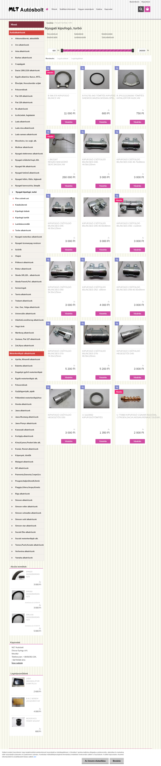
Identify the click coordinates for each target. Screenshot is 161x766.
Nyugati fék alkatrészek (25, 166)
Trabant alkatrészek (23, 301)
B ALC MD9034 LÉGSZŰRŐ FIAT (33, 700)
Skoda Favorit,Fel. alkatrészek (28, 282)
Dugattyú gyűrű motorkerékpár (28, 372)
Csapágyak (20, 64)
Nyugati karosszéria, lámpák (27, 186)
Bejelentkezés (134, 2)
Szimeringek (20, 288)
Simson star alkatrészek (25, 526)
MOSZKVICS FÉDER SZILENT (33, 719)
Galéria (99, 9)
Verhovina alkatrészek (24, 551)
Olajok (18, 256)
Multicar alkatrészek (24, 147)
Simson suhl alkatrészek (26, 519)
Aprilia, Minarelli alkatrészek (27, 359)
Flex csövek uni (22, 198)
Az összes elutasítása (95, 761)
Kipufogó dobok (22, 211)
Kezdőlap (50, 23)
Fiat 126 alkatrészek (23, 102)
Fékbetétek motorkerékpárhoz (28, 398)
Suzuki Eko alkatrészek (25, 532)
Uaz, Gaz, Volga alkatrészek (27, 307)
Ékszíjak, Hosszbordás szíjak (28, 83)
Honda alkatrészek (23, 404)
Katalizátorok (21, 205)
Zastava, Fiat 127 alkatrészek (27, 339)
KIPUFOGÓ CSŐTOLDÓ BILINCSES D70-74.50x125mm (59, 353)
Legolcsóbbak (62, 58)
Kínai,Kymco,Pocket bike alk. (28, 442)
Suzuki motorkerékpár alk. (26, 538)
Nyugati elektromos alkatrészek (29, 154)
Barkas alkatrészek (23, 58)
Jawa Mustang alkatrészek (26, 417)
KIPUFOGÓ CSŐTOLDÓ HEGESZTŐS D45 (128, 352)
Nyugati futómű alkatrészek (27, 173)
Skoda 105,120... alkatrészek (27, 275)
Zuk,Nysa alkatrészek (24, 345)
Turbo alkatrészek (23, 230)
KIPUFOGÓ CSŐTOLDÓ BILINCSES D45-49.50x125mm (59, 226)
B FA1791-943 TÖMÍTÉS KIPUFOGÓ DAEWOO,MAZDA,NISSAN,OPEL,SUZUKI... (103, 96)
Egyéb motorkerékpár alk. (26, 378)
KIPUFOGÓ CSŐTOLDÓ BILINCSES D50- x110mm (129, 224)
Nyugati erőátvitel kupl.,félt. (27, 160)
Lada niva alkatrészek (24, 128)
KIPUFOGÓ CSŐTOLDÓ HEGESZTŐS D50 (59, 416)
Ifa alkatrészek (21, 109)
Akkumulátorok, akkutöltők (27, 38)
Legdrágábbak (77, 58)
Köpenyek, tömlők (23, 455)
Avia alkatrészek (22, 51)
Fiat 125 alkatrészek (23, 96)
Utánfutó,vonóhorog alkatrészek (29, 320)
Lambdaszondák (22, 224)
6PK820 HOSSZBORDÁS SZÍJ (32, 574)
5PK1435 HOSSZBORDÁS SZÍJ (32, 617)
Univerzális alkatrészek (25, 313)
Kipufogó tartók (22, 218)
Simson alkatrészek (23, 500)
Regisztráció (146, 2)
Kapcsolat (108, 9)
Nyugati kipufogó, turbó (26, 192)
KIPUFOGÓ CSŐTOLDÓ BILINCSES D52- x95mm (94, 288)
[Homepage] (47, 9)
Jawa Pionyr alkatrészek (25, 423)
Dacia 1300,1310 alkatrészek (27, 70)
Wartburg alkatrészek (24, 333)
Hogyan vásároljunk (86, 9)
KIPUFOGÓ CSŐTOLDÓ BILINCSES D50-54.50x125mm (59, 289)
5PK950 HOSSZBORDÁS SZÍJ (32, 594)
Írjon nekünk (17, 663)
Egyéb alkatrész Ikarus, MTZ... (28, 77)
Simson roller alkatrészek (26, 506)
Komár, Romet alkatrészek (26, 449)
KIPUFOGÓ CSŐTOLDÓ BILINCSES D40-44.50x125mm (94, 162)
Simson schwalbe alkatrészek (28, 513)
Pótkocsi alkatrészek (24, 262)
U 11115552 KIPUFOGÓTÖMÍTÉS (92, 416)
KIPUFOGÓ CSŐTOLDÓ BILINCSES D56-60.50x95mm (131, 288)
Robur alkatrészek (23, 269)
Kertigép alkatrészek (24, 436)
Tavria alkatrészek (23, 294)
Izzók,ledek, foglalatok (25, 115)
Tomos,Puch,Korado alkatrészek (29, 545)
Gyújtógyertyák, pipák (24, 391)
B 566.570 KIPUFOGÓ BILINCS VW (58, 96)
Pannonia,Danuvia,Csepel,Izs (28, 474)
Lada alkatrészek (22, 122)
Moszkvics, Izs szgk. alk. (26, 141)
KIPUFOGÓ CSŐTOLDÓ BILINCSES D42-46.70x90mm (131, 160)
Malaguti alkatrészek (24, 462)
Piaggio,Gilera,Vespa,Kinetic (27, 487)
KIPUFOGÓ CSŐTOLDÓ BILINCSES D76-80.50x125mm (94, 353)
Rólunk (54, 9)
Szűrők (18, 250)
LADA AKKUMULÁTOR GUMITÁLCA (32, 681)
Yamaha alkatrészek (24, 558)
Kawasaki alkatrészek (24, 430)
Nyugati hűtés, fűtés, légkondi (28, 179)
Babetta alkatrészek (23, 366)
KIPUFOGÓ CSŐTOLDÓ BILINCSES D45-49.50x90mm (96, 224)
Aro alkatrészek (22, 45)
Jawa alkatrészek (22, 410)
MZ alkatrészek (21, 468)
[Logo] (26, 9)
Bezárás (117, 761)
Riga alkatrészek (22, 494)
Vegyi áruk (19, 326)
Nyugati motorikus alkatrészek (28, 237)
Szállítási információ (67, 9)
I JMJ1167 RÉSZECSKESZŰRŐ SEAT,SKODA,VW (58, 162)
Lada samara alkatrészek (26, 134)
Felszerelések (21, 90)
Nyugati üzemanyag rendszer (28, 243)
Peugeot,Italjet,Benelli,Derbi (27, 481)
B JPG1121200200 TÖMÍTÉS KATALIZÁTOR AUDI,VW (130, 96)
